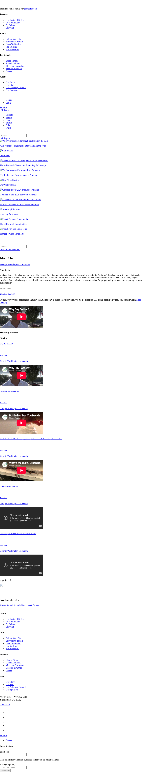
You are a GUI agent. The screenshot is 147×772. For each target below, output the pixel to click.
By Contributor (13, 22)
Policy (8, 125)
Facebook (4, 752)
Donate (9, 71)
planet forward (30, 8)
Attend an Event (13, 63)
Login (8, 102)
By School (10, 25)
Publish (3, 107)
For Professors (12, 49)
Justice (9, 122)
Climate (9, 115)
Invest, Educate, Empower (9, 486)
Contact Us (5, 704)
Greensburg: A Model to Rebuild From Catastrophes (18, 534)
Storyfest (10, 28)
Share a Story (12, 61)
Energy (9, 117)
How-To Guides (13, 44)
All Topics (5, 110)
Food (8, 120)
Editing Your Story (14, 39)
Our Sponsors (12, 90)
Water (8, 128)
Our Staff (10, 85)
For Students (11, 47)
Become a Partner (14, 68)
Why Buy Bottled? (7, 294)
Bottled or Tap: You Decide (9, 391)
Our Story (10, 82)
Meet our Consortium (15, 66)
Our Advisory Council (16, 87)
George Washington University (15, 264)
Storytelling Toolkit (14, 41)
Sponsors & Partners (30, 605)
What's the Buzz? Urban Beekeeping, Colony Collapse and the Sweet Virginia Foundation (31, 439)
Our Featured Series (15, 20)
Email (7, 764)
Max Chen (3, 355)
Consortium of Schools (10, 605)
